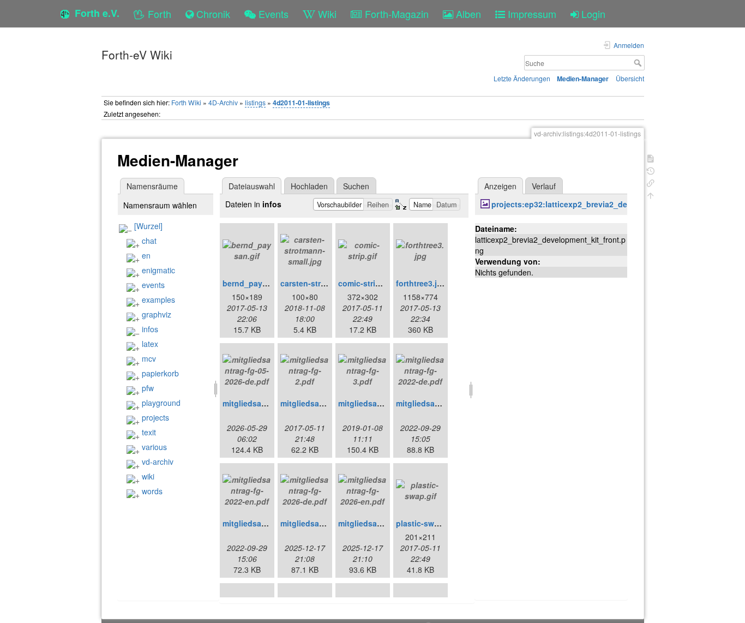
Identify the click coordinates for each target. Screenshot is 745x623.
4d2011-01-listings (301, 102)
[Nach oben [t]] (650, 194)
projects (155, 417)
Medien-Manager (583, 78)
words (152, 491)
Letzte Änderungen (522, 78)
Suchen (356, 186)
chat (149, 240)
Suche (639, 63)
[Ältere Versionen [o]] (650, 170)
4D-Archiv (223, 102)
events (153, 284)
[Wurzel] (148, 225)
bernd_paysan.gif (255, 283)
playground (161, 402)
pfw (148, 387)
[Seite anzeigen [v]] (650, 157)
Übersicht (630, 78)
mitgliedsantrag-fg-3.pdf (383, 403)
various (154, 446)
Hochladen (309, 186)
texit (149, 432)
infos (150, 329)
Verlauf (544, 186)
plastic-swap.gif (425, 523)
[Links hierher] (650, 182)
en (146, 255)
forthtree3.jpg (421, 283)
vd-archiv (157, 461)
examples (158, 299)
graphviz (156, 314)
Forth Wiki (186, 102)
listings (255, 102)
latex (150, 343)
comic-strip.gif (365, 283)
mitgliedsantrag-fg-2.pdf (325, 403)
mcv (149, 358)
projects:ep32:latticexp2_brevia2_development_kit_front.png (605, 204)
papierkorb (160, 373)
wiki (148, 476)
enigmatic (158, 270)
